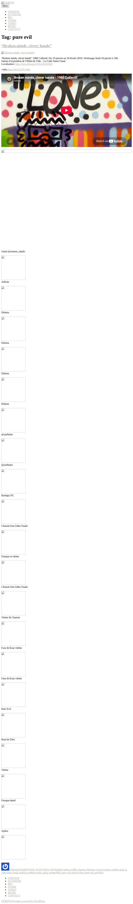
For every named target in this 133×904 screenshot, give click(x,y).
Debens (14, 869)
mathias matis (34, 872)
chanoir (81, 869)
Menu (5, 6)
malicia (22, 872)
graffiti (114, 869)
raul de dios (77, 872)
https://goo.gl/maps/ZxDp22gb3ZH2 (34, 64)
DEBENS (6, 901)
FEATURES (42, 869)
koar (121, 869)
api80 (73, 869)
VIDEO (12, 23)
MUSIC (12, 26)
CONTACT (14, 29)
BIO (10, 17)
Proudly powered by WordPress (28, 901)
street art (89, 872)
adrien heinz (63, 869)
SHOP (53, 869)
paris (45, 872)
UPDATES (13, 11)
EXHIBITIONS (26, 869)
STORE (12, 20)
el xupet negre (103, 869)
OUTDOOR (14, 14)
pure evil (65, 872)
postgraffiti (54, 872)
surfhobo (98, 872)
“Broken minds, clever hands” (26, 46)
